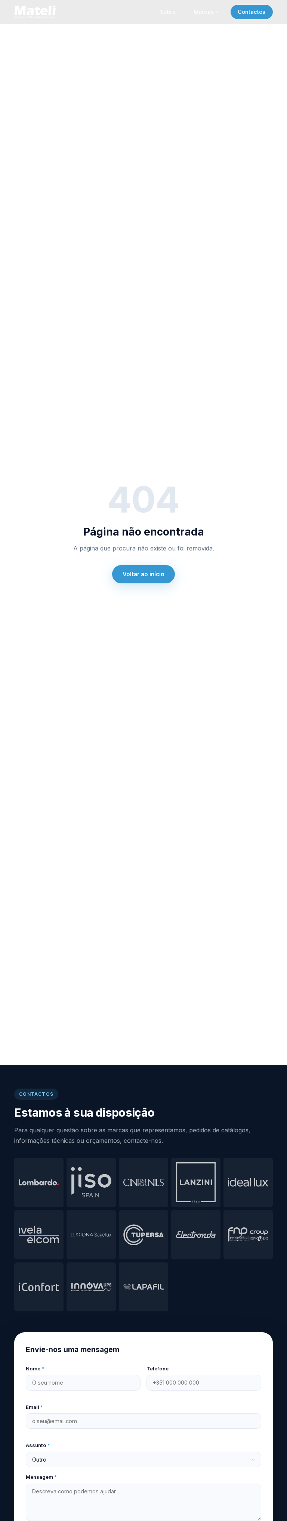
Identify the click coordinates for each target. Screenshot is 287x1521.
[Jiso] (91, 1182)
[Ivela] (39, 1234)
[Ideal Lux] (248, 1182)
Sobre (168, 12)
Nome (35, 1369)
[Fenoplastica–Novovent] (248, 1234)
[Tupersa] (143, 1234)
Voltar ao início (143, 574)
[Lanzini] (195, 1182)
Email (34, 1407)
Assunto (38, 1445)
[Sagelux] (91, 1234)
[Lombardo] (39, 1182)
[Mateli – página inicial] (36, 12)
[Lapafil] (143, 1287)
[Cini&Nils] (143, 1182)
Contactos (251, 12)
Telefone (157, 1369)
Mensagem (41, 1477)
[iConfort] (39, 1287)
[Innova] (91, 1287)
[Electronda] (195, 1234)
